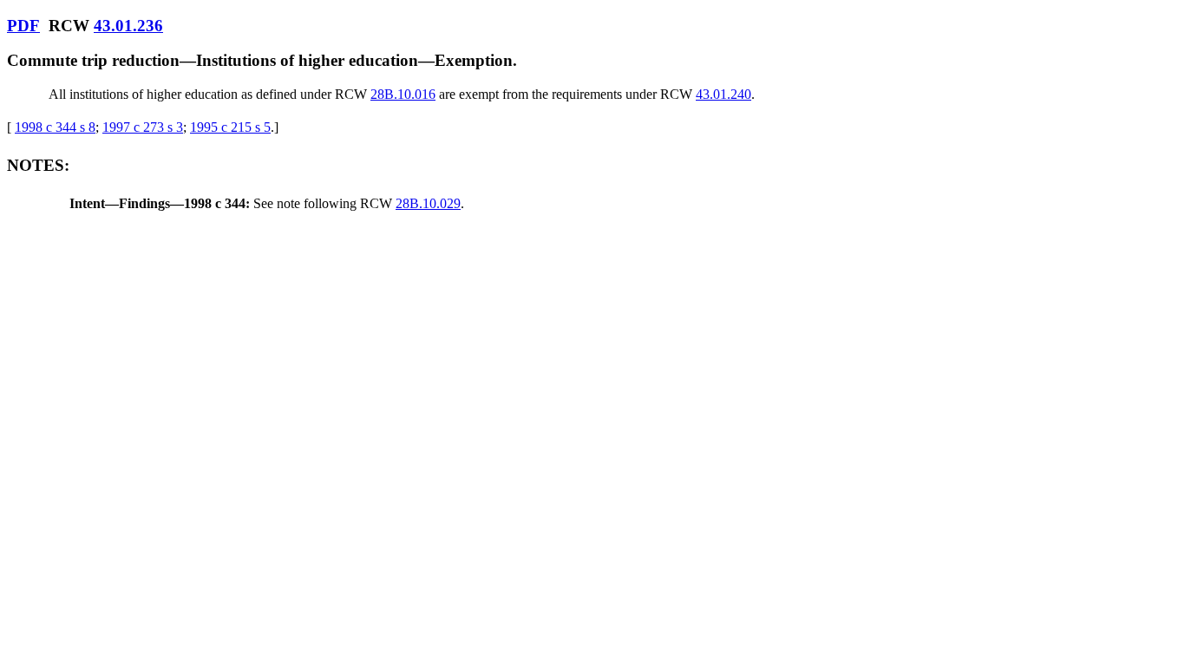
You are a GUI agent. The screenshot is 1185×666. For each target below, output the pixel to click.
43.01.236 (128, 25)
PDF (23, 25)
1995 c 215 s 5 (230, 127)
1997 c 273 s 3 (142, 127)
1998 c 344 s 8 (55, 127)
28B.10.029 (428, 203)
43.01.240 (723, 94)
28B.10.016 (402, 94)
